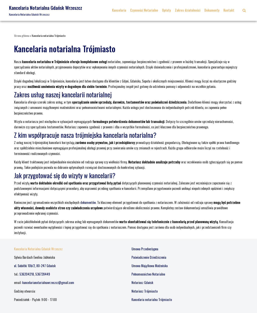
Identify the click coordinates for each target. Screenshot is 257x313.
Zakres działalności (187, 10)
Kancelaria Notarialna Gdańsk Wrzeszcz (38, 249)
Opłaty (166, 10)
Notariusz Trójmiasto (145, 291)
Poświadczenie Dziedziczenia (149, 257)
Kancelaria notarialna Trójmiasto (152, 299)
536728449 (42, 274)
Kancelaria (119, 10)
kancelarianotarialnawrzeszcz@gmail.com (48, 282)
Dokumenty (211, 10)
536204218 (26, 274)
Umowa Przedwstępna (145, 249)
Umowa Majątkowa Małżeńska (150, 265)
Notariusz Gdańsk (142, 282)
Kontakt (228, 10)
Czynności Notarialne (144, 10)
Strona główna (21, 35)
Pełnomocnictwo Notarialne (148, 274)
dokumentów (88, 202)
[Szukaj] (244, 10)
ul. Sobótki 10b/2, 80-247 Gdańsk (35, 265)
